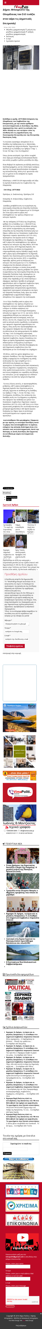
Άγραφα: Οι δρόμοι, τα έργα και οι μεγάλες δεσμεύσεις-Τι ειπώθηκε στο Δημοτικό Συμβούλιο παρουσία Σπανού (22, 1034)
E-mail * (7, 635)
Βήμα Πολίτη (24, 1316)
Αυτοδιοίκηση (12, 497)
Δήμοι (9, 499)
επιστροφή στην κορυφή (12, 653)
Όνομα (8, 1271)
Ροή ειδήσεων (21, 1325)
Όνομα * (8, 628)
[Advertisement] (21, 94)
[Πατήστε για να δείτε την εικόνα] (21, 57)
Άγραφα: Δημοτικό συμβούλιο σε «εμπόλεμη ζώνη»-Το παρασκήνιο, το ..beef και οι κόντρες (8, 558)
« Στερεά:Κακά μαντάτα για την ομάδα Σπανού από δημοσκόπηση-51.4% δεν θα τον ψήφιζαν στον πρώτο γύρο (20, 563)
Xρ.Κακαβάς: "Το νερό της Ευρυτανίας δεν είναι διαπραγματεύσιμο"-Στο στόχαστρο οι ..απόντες (10, 533)
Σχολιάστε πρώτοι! (13, 41)
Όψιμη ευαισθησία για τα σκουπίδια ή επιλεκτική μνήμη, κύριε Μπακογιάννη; (20, 532)
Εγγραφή (7, 1153)
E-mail (8, 1283)
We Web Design (26, 1320)
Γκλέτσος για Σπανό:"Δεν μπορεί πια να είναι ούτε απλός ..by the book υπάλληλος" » (21, 568)
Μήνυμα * (8, 620)
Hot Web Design (14, 1320)
